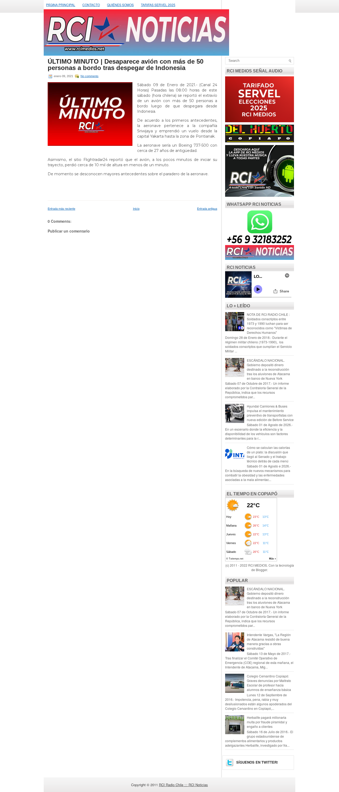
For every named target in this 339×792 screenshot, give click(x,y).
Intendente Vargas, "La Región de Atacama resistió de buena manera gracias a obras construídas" (269, 641)
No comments (90, 76)
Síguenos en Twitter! (256, 762)
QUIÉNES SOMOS (120, 4)
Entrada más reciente (61, 208)
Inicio (136, 208)
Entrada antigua (207, 208)
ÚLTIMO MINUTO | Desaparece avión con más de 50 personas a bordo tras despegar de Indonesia (125, 64)
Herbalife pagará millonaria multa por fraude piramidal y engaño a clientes (267, 722)
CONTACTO (91, 4)
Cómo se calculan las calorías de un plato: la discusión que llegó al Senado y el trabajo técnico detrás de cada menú (268, 454)
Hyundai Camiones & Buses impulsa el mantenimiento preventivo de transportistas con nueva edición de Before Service (270, 413)
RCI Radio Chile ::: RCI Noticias (183, 784)
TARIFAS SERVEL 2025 (158, 4)
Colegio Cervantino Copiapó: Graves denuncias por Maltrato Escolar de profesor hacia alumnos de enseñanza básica (269, 683)
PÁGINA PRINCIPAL (60, 4)
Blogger (261, 569)
